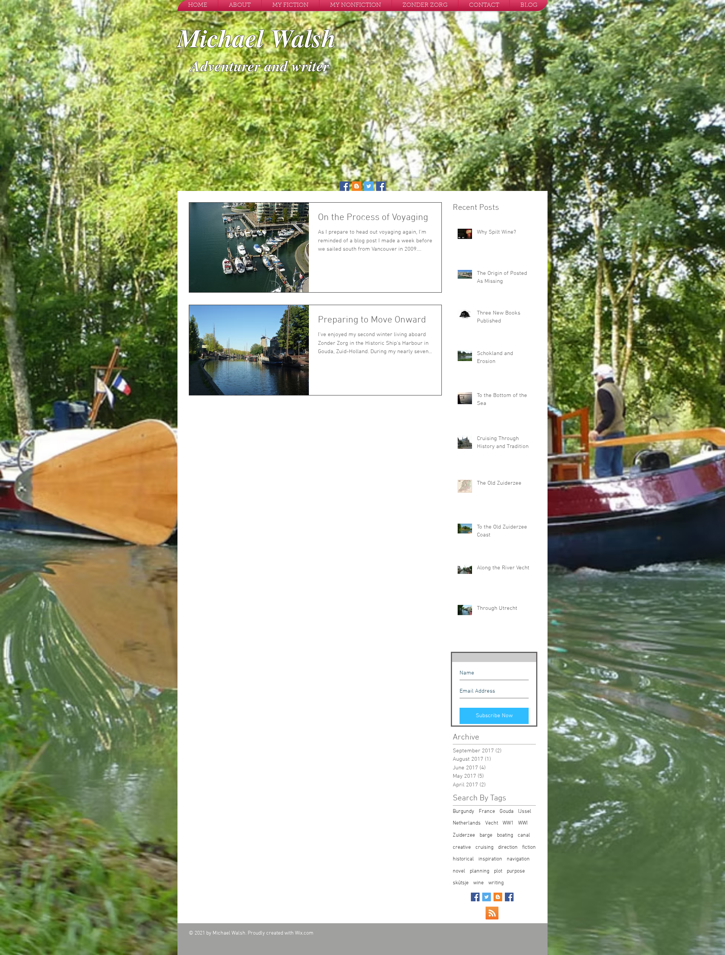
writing (496, 883)
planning (479, 871)
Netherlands (467, 823)
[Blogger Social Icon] (356, 186)
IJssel (524, 811)
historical (463, 859)
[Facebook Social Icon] (344, 186)
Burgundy (463, 811)
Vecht (491, 823)
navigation (518, 859)
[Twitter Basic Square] (486, 897)
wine (478, 883)
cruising (484, 847)
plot (498, 871)
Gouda (507, 811)
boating (505, 835)
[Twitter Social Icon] (368, 186)
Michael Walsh (256, 37)
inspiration (490, 859)
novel (459, 871)
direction (508, 847)
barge (486, 835)
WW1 (508, 823)
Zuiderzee (464, 835)
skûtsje (461, 883)
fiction (529, 847)
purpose (516, 871)
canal (524, 835)
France (487, 811)
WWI (523, 823)
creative (462, 847)
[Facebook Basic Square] (475, 897)
